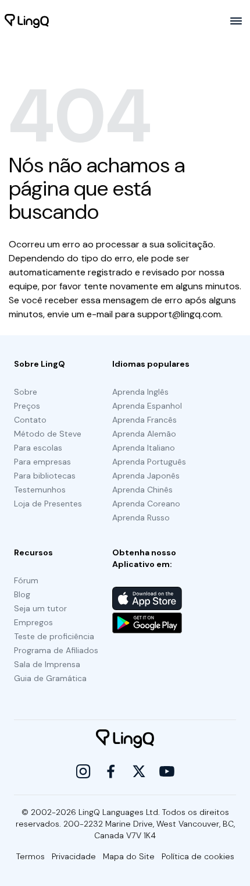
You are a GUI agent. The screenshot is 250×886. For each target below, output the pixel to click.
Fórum (26, 580)
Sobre (25, 392)
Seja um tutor (40, 608)
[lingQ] (27, 21)
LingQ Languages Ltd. (119, 812)
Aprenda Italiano (143, 447)
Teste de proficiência (54, 636)
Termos (30, 856)
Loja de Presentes (48, 503)
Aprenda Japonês (146, 475)
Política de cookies (198, 856)
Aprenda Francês (144, 419)
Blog (22, 594)
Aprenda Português (149, 461)
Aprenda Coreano (146, 503)
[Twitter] (139, 771)
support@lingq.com (179, 314)
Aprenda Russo (141, 517)
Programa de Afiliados (56, 650)
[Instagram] (83, 771)
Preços (27, 406)
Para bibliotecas (45, 475)
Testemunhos (40, 489)
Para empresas (42, 461)
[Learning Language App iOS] (147, 598)
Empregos (33, 622)
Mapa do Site (129, 856)
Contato (30, 419)
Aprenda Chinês (142, 489)
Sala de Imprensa (47, 664)
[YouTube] (167, 771)
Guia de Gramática (50, 678)
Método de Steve (47, 433)
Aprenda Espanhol (147, 406)
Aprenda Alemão (144, 433)
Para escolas (38, 447)
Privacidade (74, 856)
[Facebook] (111, 771)
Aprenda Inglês (140, 392)
